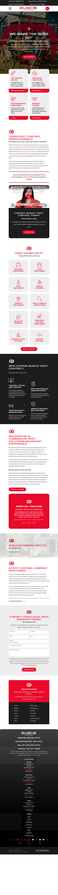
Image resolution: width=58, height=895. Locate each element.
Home (29, 817)
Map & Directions (29, 769)
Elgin (15, 721)
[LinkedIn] (28, 840)
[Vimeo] (25, 840)
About (29, 819)
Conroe (16, 716)
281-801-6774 (19, 1)
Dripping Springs (35, 718)
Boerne (16, 711)
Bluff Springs (33, 708)
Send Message (29, 669)
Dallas (16, 718)
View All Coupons (17, 489)
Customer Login (29, 835)
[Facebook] (11, 840)
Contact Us (28, 232)
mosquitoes (26, 151)
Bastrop (16, 708)
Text (23, 523)
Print (34, 523)
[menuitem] (11, 851)
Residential (29, 822)
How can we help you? (14, 650)
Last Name (32, 631)
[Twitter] (14, 840)
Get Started (29, 57)
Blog (29, 830)
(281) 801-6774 (26, 175)
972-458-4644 (19, 4)
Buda (15, 713)
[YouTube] (18, 840)
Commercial (29, 825)
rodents (32, 151)
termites (20, 151)
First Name (11, 631)
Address (11, 640)
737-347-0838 (40, 4)
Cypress (32, 716)
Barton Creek (33, 706)
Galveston (33, 721)
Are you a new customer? (15, 645)
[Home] (28, 8)
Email (29, 523)
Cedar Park (33, 713)
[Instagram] (20, 843)
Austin (16, 706)
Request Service (29, 349)
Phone (10, 636)
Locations (29, 827)
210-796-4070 (41, 1)
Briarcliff (32, 711)
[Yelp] (21, 840)
